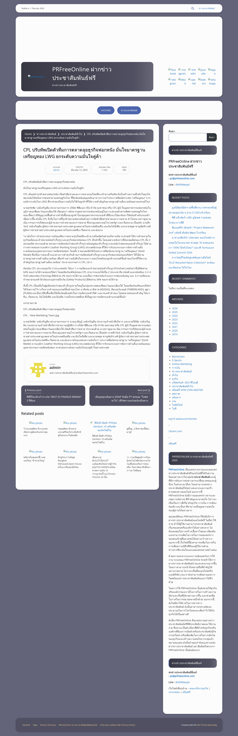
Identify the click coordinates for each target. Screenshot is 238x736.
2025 (175, 312)
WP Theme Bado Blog (207, 725)
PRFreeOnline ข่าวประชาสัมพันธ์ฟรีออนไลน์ (78, 725)
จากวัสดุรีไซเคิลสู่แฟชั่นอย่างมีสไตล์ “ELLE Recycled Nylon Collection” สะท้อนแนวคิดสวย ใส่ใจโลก (192, 262)
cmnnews (174, 692)
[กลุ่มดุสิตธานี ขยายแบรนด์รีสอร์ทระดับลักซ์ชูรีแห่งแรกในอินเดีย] (70, 423)
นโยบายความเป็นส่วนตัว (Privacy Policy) (117, 725)
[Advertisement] (119, 36)
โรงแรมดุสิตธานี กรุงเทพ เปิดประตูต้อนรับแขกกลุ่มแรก (36, 432)
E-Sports (177, 360)
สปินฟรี (172, 443)
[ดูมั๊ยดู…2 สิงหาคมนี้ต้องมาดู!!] (139, 423)
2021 (175, 327)
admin (56, 169)
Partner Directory (48, 725)
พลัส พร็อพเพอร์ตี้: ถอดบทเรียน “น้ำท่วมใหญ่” (34, 459)
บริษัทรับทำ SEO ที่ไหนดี (185, 382)
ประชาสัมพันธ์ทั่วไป (71, 134)
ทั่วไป (175, 375)
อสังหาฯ (176, 397)
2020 (175, 330)
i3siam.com (175, 431)
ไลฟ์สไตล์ (177, 404)
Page (35, 725)
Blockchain (178, 356)
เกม (174, 401)
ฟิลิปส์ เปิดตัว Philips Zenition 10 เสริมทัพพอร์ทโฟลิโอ (102, 439)
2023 (175, 319)
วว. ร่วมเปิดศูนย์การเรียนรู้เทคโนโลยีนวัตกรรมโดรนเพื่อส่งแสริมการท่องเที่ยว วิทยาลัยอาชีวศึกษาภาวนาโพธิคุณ (139, 464)
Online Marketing (182, 364)
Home (28, 134)
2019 (175, 334)
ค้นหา (172, 131)
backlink (26, 725)
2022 (175, 323)
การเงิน (176, 367)
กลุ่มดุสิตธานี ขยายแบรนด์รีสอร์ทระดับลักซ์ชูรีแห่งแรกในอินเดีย (69, 432)
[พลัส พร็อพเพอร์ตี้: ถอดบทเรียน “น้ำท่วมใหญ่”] (35, 452)
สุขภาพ (176, 393)
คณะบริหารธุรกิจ (199, 688)
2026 (175, 308)
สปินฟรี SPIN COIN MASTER (187, 390)
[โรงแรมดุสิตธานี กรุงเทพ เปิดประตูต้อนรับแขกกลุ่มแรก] (35, 423)
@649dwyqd (182, 184)
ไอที (174, 408)
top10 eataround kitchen (183, 418)
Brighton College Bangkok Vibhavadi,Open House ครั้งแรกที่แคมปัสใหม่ (70, 462)
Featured (106, 110)
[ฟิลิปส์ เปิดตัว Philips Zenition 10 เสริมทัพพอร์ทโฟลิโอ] (104, 426)
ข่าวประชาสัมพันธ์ (207, 8)
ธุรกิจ (175, 378)
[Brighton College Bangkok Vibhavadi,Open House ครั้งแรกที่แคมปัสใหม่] (70, 452)
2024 (175, 315)
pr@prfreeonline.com (182, 178)
